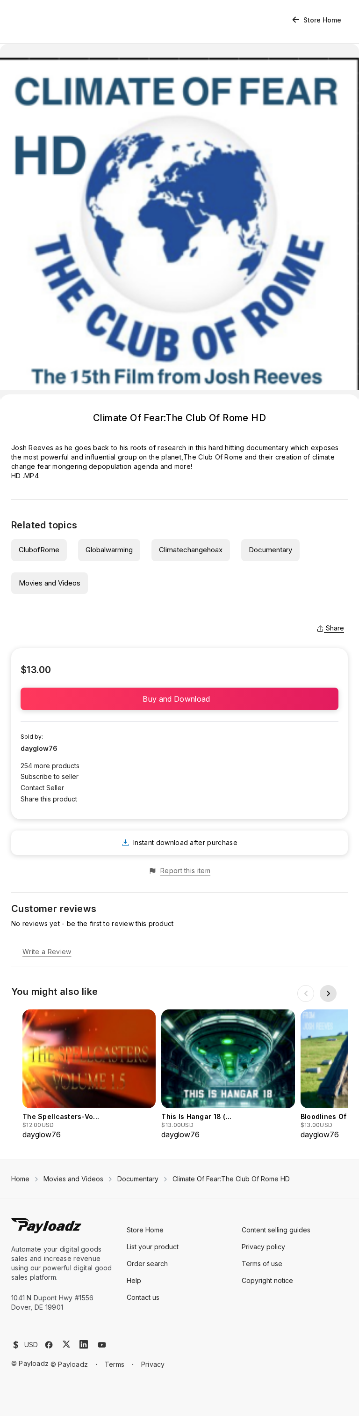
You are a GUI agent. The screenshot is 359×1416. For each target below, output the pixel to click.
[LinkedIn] (83, 1344)
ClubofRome (39, 549)
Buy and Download (179, 699)
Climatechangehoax (191, 549)
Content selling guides (276, 1230)
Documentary (270, 549)
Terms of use (262, 1264)
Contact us (143, 1297)
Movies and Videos (49, 582)
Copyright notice (267, 1280)
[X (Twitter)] (66, 1344)
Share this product (49, 799)
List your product (153, 1247)
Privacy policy (263, 1247)
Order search (147, 1264)
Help (134, 1280)
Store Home (322, 20)
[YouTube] (102, 1344)
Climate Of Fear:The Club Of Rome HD (231, 1179)
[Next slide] (328, 993)
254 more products (50, 766)
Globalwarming (109, 549)
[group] (89, 1074)
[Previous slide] (305, 993)
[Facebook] (48, 1344)
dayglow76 (39, 748)
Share (335, 628)
